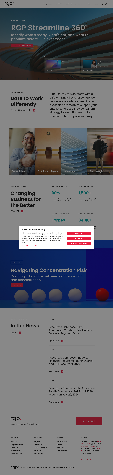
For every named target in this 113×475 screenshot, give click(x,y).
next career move (91, 442)
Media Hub (14, 448)
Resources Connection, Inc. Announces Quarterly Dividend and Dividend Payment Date (71, 330)
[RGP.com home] (9, 4)
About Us (14, 442)
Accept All (79, 233)
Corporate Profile (17, 445)
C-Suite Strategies (40, 448)
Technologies (38, 454)
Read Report (50, 70)
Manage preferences (79, 243)
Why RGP (37, 442)
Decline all (79, 238)
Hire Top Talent (30, 52)
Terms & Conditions (70, 467)
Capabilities (38, 445)
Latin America (62, 451)
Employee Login (16, 454)
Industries (37, 451)
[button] (17, 285)
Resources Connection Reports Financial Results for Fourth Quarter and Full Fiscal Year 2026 (71, 361)
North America (62, 442)
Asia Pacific (61, 448)
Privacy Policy (58, 467)
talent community (88, 446)
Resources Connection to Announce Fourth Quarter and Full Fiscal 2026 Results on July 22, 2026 (72, 391)
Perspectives (15, 451)
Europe (59, 445)
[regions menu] (106, 4)
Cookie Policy (25, 246)
